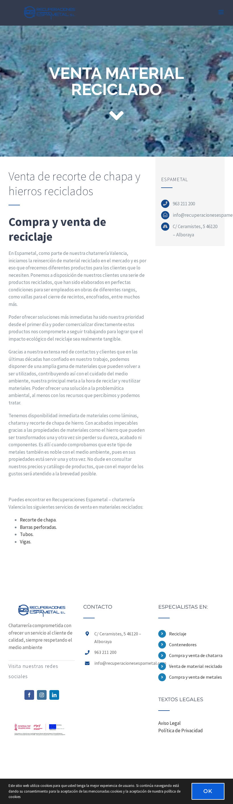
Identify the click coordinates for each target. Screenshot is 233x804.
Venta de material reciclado (195, 666)
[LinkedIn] (54, 695)
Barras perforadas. (38, 527)
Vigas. (25, 542)
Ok (208, 791)
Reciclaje (177, 634)
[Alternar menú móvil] (221, 12)
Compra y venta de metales (195, 677)
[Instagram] (42, 695)
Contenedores (183, 644)
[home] (42, 608)
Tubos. (27, 534)
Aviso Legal (169, 723)
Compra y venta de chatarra (195, 655)
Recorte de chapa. (38, 520)
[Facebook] (29, 695)
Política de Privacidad (180, 730)
